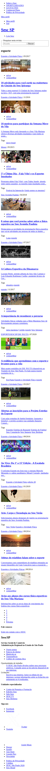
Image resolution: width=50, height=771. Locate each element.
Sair (7, 23)
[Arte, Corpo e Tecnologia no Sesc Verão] (16, 501)
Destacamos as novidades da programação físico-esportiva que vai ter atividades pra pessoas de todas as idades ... (24, 230)
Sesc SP (7, 29)
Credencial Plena (13, 10)
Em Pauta (10, 380)
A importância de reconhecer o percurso (22, 316)
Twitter (24, 727)
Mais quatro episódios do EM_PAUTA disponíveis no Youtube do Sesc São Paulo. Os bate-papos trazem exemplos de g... (23, 370)
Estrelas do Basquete (22, 430)
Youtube (9, 729)
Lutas (8, 238)
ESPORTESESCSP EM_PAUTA (14, 334)
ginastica (9, 285)
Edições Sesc (11, 692)
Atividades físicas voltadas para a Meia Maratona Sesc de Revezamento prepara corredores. (24, 322)
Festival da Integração (15, 190)
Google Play (11, 754)
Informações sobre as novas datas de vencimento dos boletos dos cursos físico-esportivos (22, 605)
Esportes (9, 430)
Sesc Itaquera (25, 432)
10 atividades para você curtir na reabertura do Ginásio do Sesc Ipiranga (24, 84)
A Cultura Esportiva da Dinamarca (19, 269)
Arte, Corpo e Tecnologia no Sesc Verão (21, 513)
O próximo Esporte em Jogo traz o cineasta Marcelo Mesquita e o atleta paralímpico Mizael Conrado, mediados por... (24, 473)
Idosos (3, 147)
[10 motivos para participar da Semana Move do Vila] (16, 112)
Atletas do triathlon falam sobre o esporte (22, 557)
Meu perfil (10, 21)
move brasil (11, 143)
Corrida (21, 330)
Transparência (11, 656)
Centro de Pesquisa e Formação (19, 689)
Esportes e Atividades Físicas (12, 569)
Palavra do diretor (13, 652)
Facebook (10, 709)
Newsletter (10, 756)
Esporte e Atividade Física (11, 56)
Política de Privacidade (15, 12)
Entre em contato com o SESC (13, 632)
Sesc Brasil (10, 768)
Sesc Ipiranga (36, 330)
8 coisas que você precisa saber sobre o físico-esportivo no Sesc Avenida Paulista (24, 222)
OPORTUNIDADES (15, 5)
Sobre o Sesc (11, 3)
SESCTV (10, 696)
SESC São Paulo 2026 (15, 765)
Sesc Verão (10, 527)
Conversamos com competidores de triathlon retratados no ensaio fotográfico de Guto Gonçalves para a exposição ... (24, 564)
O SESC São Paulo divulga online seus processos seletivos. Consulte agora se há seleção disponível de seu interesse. (27, 667)
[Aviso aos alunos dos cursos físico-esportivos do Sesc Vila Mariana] (16, 584)
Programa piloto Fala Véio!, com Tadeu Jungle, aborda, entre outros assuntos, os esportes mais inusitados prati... (23, 182)
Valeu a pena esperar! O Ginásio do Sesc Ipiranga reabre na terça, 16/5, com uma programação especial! (24, 91)
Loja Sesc (10, 36)
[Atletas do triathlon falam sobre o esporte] (16, 546)
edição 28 (32, 482)
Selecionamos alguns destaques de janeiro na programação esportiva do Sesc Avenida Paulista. (24, 519)
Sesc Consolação (13, 432)
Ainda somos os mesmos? (34, 190)
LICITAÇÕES (12, 8)
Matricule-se (11, 654)
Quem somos (11, 649)
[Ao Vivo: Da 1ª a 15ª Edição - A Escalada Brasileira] (16, 451)
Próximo (9, 622)
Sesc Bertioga (37, 432)
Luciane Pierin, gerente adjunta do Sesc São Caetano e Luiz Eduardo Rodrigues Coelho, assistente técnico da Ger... (23, 276)
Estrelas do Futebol (38, 430)
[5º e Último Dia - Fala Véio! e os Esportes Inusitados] (16, 162)
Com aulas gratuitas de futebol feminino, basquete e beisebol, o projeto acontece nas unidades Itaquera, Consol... (22, 420)
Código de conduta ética (16, 659)
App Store (10, 752)
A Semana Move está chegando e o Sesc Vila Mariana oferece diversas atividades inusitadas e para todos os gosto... (23, 133)
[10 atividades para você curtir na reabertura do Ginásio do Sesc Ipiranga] (16, 71)
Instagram (10, 711)
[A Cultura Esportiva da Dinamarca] (16, 257)
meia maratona (12, 330)
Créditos (9, 763)
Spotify (9, 749)
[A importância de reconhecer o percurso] (16, 304)
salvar (8, 75)
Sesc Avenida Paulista (10, 195)
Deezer (9, 747)
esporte (14, 238)
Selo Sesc (10, 694)
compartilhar (11, 78)
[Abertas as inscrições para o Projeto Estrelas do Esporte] (16, 399)
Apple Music (26, 745)
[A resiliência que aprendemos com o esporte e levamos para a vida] (16, 349)
